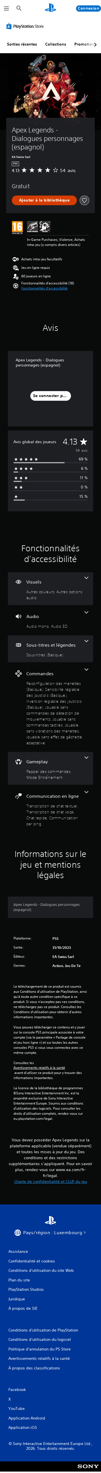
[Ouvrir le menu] (6, 8)
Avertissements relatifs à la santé (39, 1067)
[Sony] (88, 1470)
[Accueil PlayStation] (50, 8)
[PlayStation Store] (26, 26)
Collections (55, 44)
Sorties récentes (22, 44)
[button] (44, 288)
